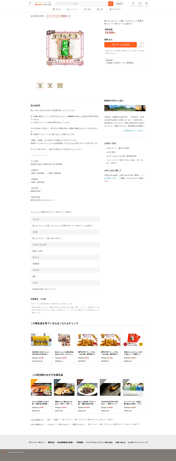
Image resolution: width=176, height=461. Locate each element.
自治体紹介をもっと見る (133, 131)
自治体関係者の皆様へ (65, 442)
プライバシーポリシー (36, 442)
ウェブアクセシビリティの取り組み (99, 442)
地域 (89, 9)
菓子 (48, 419)
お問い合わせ (120, 442)
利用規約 (80, 442)
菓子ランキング (64, 424)
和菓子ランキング (78, 424)
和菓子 (56, 419)
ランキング (74, 9)
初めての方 (116, 9)
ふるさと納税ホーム (37, 419)
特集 (101, 9)
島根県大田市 (39, 16)
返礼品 (58, 9)
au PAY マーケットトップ (138, 442)
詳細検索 (119, 4)
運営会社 (51, 442)
